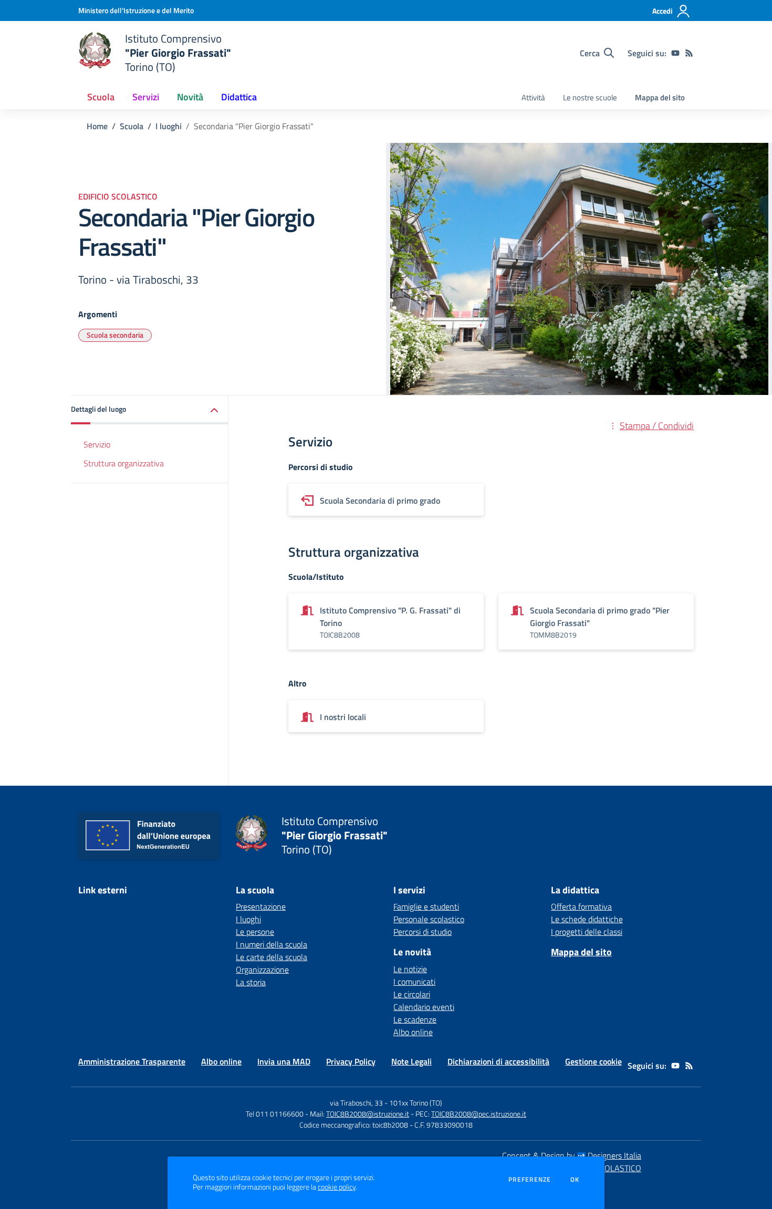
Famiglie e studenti (426, 906)
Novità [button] (190, 97)
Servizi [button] (145, 97)
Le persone (255, 931)
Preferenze (529, 1179)
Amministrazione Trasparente (131, 1061)
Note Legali (411, 1061)
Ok (575, 1179)
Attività (533, 97)
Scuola (131, 126)
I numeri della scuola (271, 944)
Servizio (97, 444)
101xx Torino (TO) (415, 1102)
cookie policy (337, 1187)
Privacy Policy (350, 1061)
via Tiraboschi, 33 (356, 1102)
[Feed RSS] (689, 53)
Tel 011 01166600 (275, 1113)
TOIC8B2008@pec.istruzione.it (478, 1113)
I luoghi (168, 126)
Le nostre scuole (590, 97)
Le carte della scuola (271, 957)
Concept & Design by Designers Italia (571, 1155)
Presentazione (261, 906)
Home (97, 126)
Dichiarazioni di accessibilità (498, 1061)
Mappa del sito (660, 97)
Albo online (413, 1032)
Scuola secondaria (115, 334)
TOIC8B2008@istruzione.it (367, 1113)
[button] (149, 409)
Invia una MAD (283, 1061)
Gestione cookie (593, 1061)
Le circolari (411, 994)
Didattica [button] (239, 97)
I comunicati (414, 981)
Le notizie (410, 969)
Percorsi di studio (422, 931)
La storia (251, 982)
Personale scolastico (428, 919)
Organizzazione (262, 969)
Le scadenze (414, 1019)
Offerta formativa (581, 906)
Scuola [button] (100, 97)
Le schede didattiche (587, 919)
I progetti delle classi (586, 931)
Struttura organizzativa (124, 463)
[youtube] (675, 53)
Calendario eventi (423, 1006)
